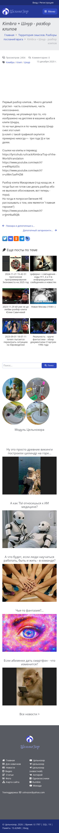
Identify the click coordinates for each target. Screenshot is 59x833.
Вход (35, 2)
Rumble (36, 782)
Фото (8, 778)
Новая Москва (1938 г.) (43, 306)
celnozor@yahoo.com (33, 792)
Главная (9, 35)
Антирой (37, 774)
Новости (10, 767)
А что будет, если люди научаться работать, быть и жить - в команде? (29, 559)
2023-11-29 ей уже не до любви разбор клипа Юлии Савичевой (16, 309)
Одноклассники (40, 778)
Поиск (51, 365)
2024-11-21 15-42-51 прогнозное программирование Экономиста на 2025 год (16, 278)
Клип (19, 62)
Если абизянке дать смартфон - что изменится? (29, 662)
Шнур (27, 62)
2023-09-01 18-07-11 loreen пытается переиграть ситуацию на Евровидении (16, 340)
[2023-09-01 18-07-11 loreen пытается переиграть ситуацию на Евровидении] (15, 326)
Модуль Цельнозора (29, 429)
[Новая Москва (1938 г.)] (43, 296)
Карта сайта (12, 782)
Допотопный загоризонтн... (38, 230)
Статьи (10, 774)
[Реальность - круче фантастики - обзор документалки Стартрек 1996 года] (43, 326)
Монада (37, 785)
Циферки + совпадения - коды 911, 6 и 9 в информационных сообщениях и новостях (43, 278)
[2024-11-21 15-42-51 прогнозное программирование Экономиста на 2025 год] (15, 263)
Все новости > (30, 714)
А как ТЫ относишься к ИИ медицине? (29, 505)
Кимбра (10, 62)
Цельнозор (39, 760)
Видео (8, 771)
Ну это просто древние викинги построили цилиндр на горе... (29, 451)
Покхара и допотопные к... (20, 225)
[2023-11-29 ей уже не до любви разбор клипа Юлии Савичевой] (15, 296)
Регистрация (46, 2)
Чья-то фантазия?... (30, 610)
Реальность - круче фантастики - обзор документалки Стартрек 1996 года (43, 340)
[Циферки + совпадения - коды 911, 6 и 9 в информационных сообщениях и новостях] (43, 263)
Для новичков (13, 763)
